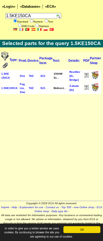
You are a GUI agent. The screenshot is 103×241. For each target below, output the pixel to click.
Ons (22, 75)
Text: (56, 61)
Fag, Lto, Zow (22, 88)
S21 (42, 75)
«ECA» (50, 6)
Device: (33, 61)
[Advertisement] (51, 149)
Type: (14, 60)
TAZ (31, 75)
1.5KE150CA (9, 88)
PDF (86, 61)
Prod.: (23, 61)
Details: (74, 61)
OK (82, 229)
